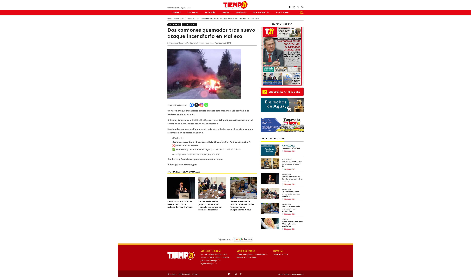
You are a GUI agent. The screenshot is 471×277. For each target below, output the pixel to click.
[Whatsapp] (206, 105)
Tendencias (241, 12)
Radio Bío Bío (199, 119)
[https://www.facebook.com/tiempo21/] (289, 7)
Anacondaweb (298, 274)
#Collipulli (177, 138)
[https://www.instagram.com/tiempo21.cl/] (293, 7)
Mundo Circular (261, 12)
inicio (169, 18)
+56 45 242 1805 (207, 257)
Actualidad (192, 12)
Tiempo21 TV (193, 18)
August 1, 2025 (214, 154)
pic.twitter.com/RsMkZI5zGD (226, 149)
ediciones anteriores (284, 91)
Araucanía (210, 12)
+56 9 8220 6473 (222, 257)
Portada (176, 12)
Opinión (225, 12)
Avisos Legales (282, 12)
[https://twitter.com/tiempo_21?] (298, 7)
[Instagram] (201, 105)
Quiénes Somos (280, 254)
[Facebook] (192, 105)
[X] (196, 105)
